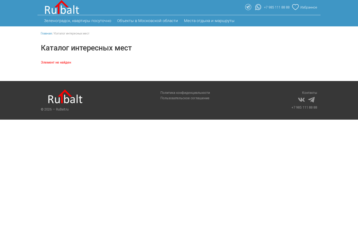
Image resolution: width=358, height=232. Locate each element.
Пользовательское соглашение (184, 98)
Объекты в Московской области (147, 20)
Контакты (309, 93)
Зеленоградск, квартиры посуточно (77, 20)
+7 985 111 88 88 (304, 107)
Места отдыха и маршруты (209, 20)
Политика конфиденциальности (185, 93)
